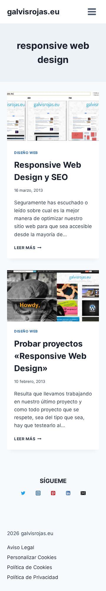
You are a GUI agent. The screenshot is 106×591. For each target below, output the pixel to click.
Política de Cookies (29, 567)
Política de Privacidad (32, 577)
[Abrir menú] (92, 11)
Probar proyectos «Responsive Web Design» (50, 356)
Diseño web (26, 152)
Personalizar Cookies (32, 557)
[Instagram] (38, 493)
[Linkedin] (68, 493)
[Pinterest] (53, 493)
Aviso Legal (20, 547)
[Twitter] (23, 493)
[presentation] (53, 117)
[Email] (83, 493)
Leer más (28, 247)
